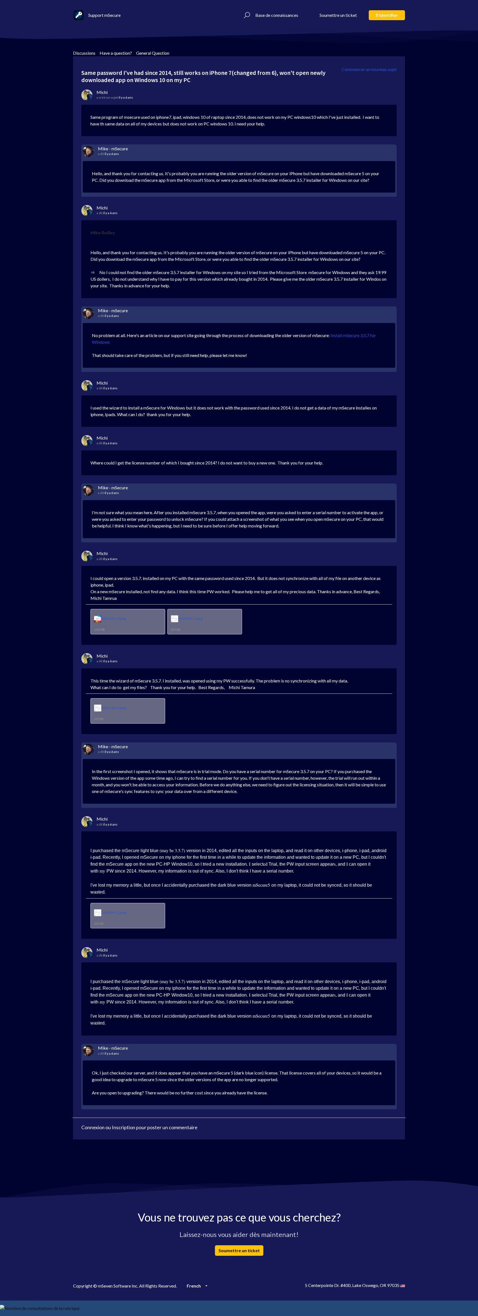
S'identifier (387, 15)
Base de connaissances (276, 15)
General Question (152, 53)
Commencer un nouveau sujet (369, 69)
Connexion (93, 1127)
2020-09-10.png (114, 618)
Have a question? (116, 53)
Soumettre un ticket (338, 15)
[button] (246, 15)
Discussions (84, 53)
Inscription (123, 1127)
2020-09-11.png (190, 618)
